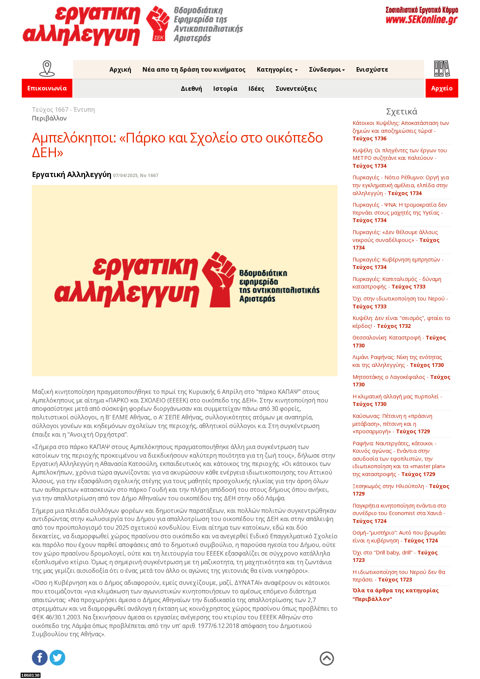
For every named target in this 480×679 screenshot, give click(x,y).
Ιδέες (256, 88)
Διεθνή (191, 88)
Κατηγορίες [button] (275, 69)
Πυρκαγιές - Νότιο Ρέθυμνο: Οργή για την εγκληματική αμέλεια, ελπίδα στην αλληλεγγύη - (400, 185)
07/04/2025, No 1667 (135, 175)
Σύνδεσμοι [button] (325, 69)
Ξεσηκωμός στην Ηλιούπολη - (400, 489)
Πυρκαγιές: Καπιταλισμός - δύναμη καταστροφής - (396, 282)
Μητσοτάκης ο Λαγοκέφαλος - (401, 380)
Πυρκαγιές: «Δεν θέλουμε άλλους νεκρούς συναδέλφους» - (396, 239)
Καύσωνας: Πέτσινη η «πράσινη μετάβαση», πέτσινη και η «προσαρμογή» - (392, 423)
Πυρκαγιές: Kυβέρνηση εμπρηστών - (398, 263)
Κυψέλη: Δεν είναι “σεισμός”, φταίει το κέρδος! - (401, 321)
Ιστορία (225, 88)
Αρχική (120, 69)
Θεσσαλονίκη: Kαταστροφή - (399, 341)
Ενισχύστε (372, 69)
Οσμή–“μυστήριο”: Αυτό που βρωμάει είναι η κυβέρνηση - (399, 536)
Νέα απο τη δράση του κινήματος (194, 69)
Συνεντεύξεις (296, 88)
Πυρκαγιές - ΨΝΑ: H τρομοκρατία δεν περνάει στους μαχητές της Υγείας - (399, 212)
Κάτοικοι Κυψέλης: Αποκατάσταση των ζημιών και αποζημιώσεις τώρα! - (400, 130)
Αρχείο (442, 88)
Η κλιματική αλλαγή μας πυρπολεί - (397, 400)
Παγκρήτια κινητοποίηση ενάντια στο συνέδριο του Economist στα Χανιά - (399, 513)
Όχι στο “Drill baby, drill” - (395, 556)
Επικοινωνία (47, 88)
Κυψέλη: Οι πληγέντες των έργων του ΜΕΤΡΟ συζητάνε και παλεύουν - (399, 158)
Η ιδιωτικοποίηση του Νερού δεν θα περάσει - (398, 575)
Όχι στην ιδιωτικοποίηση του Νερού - (400, 302)
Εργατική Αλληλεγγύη (71, 174)
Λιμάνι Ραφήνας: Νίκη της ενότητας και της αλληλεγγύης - (398, 360)
